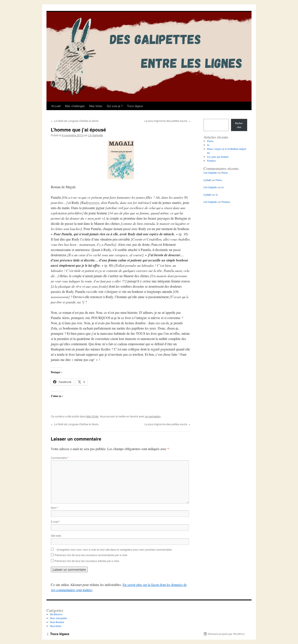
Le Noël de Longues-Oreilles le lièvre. (75, 121)
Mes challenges (75, 106)
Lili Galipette (95, 135)
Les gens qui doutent (217, 156)
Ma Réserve (56, 614)
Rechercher (239, 125)
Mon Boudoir (57, 622)
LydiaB (207, 180)
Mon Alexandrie (58, 618)
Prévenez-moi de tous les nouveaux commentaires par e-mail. (91, 555)
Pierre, (210, 141)
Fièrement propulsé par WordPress (226, 633)
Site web (56, 535)
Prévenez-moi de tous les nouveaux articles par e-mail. (87, 561)
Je (208, 145)
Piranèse (211, 160)
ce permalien (153, 416)
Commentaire (60, 458)
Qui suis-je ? (115, 106)
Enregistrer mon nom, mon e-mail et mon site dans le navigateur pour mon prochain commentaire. (114, 549)
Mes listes (95, 106)
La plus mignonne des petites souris (167, 121)
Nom (54, 507)
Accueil (56, 106)
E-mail (55, 521)
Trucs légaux (135, 106)
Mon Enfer (92, 416)
